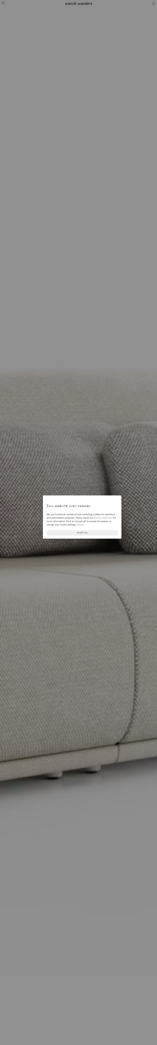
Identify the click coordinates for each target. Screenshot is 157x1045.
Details (80, 525)
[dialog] (78, 522)
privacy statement (103, 518)
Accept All (82, 532)
